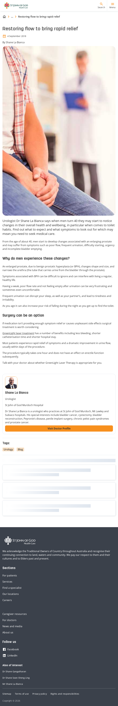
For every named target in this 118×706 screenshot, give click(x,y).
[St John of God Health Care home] (19, 541)
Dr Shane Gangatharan (14, 671)
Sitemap (6, 693)
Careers (7, 600)
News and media (12, 626)
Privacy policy (39, 693)
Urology (8, 449)
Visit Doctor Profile (59, 428)
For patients (9, 575)
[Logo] (15, 5)
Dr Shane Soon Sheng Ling (16, 677)
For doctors (9, 620)
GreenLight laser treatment (18, 333)
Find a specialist (12, 587)
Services (7, 581)
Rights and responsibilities (65, 693)
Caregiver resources (14, 614)
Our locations (10, 594)
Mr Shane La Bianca (12, 683)
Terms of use (22, 693)
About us (7, 632)
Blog (20, 449)
